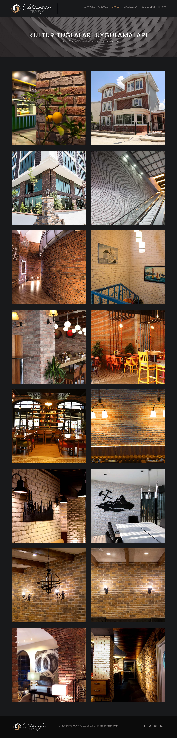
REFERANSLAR (148, 6)
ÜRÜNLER (116, 6)
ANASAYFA (89, 6)
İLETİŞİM (162, 6)
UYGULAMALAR (131, 6)
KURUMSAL (103, 6)
